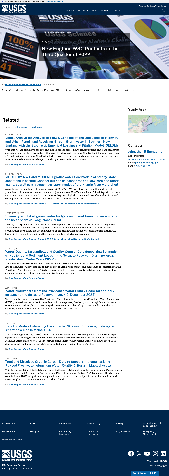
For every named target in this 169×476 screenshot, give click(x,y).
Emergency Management (149, 432)
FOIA (32, 423)
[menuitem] (70, 8)
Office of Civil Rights (12, 440)
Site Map (119, 423)
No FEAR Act (8, 431)
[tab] (7, 127)
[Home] (14, 12)
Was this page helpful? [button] (144, 473)
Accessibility (8, 423)
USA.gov (34, 431)
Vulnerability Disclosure (64, 432)
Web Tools (37, 127)
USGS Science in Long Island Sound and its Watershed (72, 203)
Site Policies (64, 423)
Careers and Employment (93, 432)
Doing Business (122, 431)
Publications (21, 127)
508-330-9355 (144, 166)
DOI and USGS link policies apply (152, 424)
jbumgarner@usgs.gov (147, 162)
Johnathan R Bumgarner (146, 151)
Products (83, 10)
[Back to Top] (159, 466)
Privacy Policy (93, 423)
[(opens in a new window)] (131, 453)
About (117, 10)
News (94, 10)
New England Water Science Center (23, 84)
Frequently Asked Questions (152, 6)
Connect (105, 10)
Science (70, 10)
